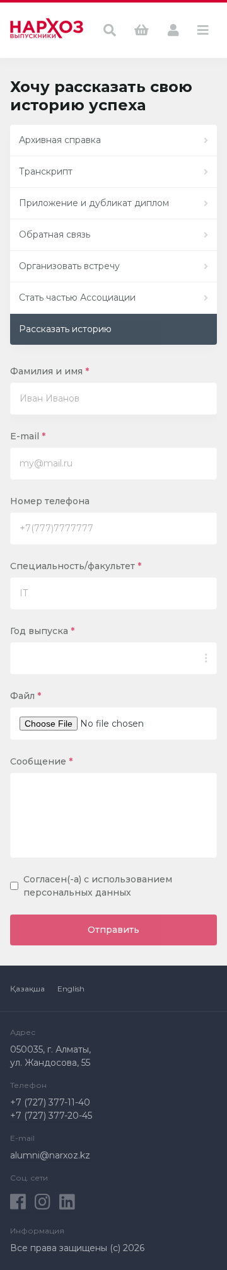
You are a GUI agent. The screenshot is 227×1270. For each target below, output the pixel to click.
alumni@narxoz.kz (50, 1155)
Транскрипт (46, 171)
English (70, 988)
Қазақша (27, 988)
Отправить (113, 929)
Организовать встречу (69, 266)
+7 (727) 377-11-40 (50, 1102)
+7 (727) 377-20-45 (51, 1115)
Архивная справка (60, 140)
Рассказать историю (65, 329)
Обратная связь (54, 234)
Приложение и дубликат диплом (94, 203)
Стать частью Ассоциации (77, 297)
